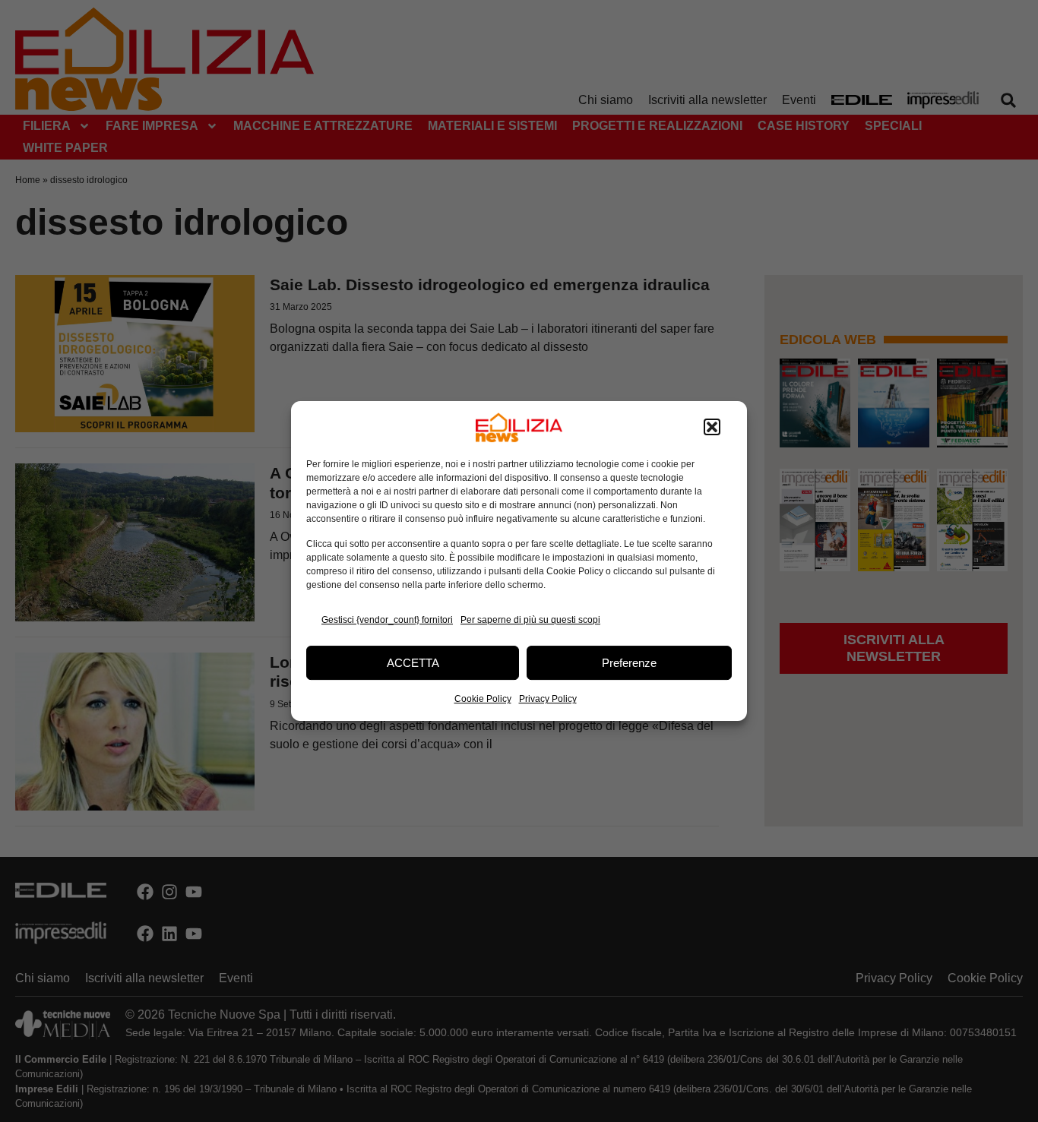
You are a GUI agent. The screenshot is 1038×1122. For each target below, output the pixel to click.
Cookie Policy (482, 699)
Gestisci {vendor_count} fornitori (387, 620)
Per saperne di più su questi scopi (530, 620)
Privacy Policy (548, 699)
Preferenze (629, 662)
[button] (712, 427)
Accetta (413, 662)
